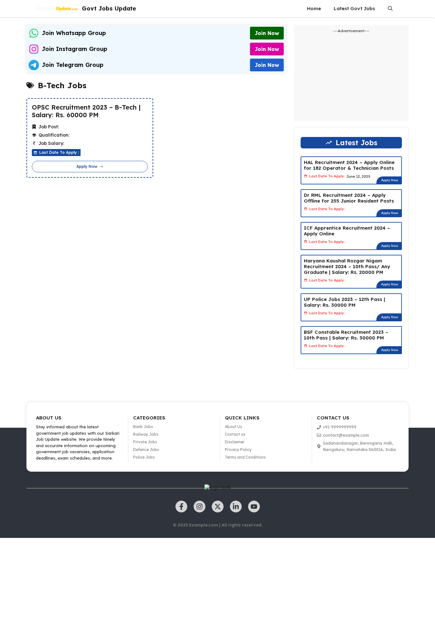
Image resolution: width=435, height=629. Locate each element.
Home (314, 8)
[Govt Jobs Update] (57, 8)
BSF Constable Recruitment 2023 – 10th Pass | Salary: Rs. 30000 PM (346, 335)
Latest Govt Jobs (354, 8)
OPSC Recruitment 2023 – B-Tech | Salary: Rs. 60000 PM (86, 111)
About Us (233, 426)
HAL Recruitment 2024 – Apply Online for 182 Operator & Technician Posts (349, 165)
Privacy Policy (238, 449)
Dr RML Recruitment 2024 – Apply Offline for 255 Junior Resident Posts (349, 198)
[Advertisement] (191, 582)
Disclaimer (235, 442)
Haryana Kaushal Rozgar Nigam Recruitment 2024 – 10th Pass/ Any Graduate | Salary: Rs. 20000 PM (347, 266)
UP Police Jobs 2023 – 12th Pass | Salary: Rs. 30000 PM (344, 302)
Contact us (235, 434)
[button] (390, 8)
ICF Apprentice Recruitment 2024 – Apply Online (347, 231)
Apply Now (389, 180)
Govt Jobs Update (109, 8)
